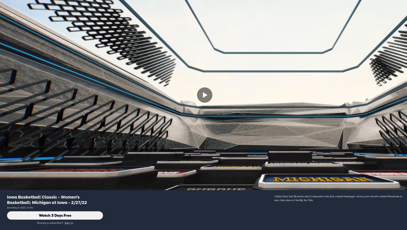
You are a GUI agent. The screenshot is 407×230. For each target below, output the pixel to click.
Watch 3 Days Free (55, 215)
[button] (13, 15)
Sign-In (69, 222)
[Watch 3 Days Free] (204, 95)
